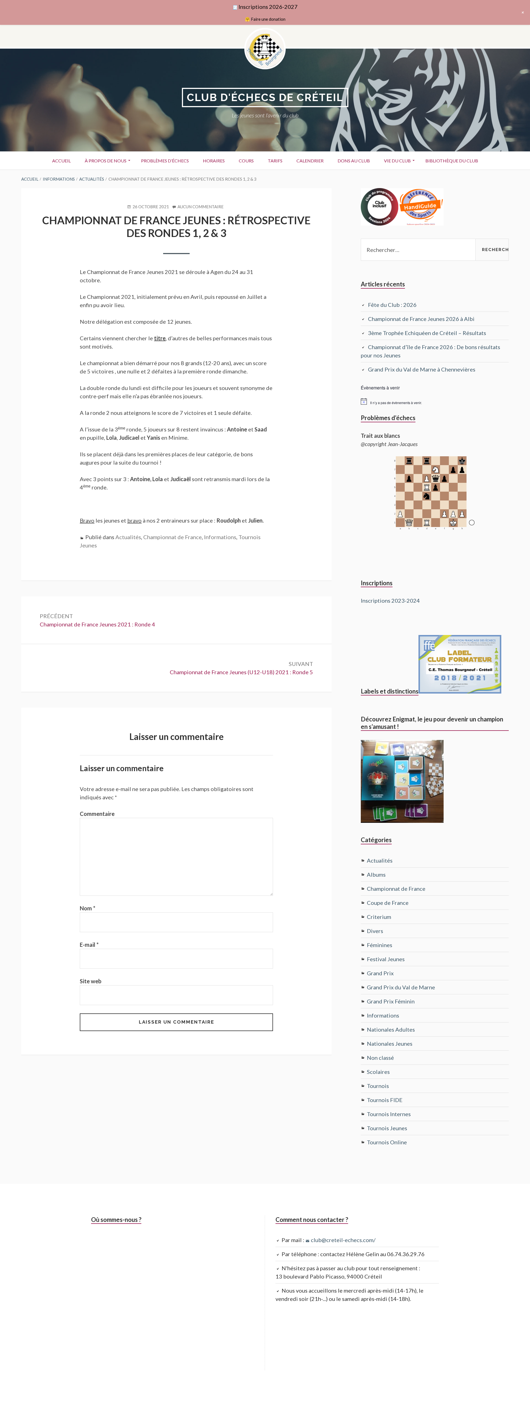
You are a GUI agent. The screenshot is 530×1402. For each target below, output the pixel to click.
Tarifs (275, 160)
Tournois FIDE (384, 1100)
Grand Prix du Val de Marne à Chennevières (421, 369)
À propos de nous (105, 160)
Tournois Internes (389, 1114)
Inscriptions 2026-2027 (268, 6)
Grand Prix (380, 973)
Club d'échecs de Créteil (265, 97)
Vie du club (397, 160)
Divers (375, 930)
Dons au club (354, 160)
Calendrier (310, 160)
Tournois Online (387, 1142)
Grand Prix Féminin (391, 1001)
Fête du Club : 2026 (392, 304)
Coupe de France (388, 902)
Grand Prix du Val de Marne (401, 987)
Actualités (128, 537)
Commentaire (97, 813)
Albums (376, 874)
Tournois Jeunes (387, 1128)
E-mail (89, 944)
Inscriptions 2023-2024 (390, 600)
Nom (87, 908)
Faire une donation (268, 19)
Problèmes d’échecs (165, 160)
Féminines (379, 945)
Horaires (214, 160)
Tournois (378, 1085)
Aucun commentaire (200, 207)
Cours (246, 160)
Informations (220, 537)
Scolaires (378, 1071)
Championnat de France (172, 537)
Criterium (379, 916)
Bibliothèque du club (451, 160)
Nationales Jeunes (389, 1043)
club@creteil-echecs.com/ (343, 1240)
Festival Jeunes (386, 959)
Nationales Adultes (391, 1029)
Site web (90, 981)
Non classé (380, 1057)
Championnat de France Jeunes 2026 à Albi (421, 318)
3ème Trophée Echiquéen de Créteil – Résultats (427, 333)
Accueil (61, 160)
